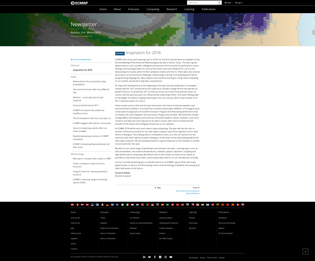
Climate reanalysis (166, 228)
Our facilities (134, 218)
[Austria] (72, 205)
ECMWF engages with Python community (92, 123)
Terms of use (212, 257)
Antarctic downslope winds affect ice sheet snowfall (90, 130)
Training (192, 218)
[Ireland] (122, 205)
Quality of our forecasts (109, 228)
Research (172, 9)
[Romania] (237, 205)
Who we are (75, 218)
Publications (209, 9)
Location (74, 249)
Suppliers (74, 238)
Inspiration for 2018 (82, 70)
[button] (305, 251)
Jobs (72, 228)
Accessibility (193, 257)
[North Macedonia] (232, 205)
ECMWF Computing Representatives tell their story (91, 146)
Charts (102, 218)
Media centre (76, 233)
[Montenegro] (222, 205)
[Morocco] (227, 205)
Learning (189, 9)
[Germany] (107, 205)
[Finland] (97, 205)
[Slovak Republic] (242, 205)
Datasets (103, 223)
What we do (75, 223)
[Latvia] (212, 205)
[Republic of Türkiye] (177, 205)
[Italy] (127, 205)
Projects (162, 233)
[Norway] (142, 205)
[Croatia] (82, 205)
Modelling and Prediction (168, 223)
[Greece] (112, 205)
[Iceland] (117, 205)
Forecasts (133, 9)
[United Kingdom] (182, 205)
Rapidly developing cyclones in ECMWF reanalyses (91, 138)
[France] (102, 205)
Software (133, 228)
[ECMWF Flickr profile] (160, 256)
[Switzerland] (172, 205)
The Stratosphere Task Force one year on (92, 118)
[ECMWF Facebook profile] (155, 256)
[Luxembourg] (132, 205)
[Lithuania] (217, 205)
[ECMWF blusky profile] (149, 256)
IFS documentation (225, 233)
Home (103, 9)
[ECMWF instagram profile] (165, 256)
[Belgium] (77, 205)
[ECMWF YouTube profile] (170, 256)
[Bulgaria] (187, 205)
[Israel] (207, 205)
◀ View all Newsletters (81, 59)
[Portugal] (147, 205)
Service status (135, 233)
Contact (222, 257)
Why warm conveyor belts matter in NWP (92, 158)
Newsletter (222, 218)
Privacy (202, 257)
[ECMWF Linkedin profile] (144, 256)
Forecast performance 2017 (86, 105)
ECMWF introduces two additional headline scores (88, 112)
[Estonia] (92, 205)
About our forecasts (108, 233)
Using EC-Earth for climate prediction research (90, 173)
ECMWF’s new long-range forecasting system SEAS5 (90, 181)
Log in (238, 2)
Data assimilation (165, 218)
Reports (221, 228)
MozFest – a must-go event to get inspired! (88, 99)
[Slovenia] (157, 205)
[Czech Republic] (192, 205)
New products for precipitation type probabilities (89, 83)
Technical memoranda (226, 223)
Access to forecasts (107, 238)
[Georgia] (197, 205)
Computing (153, 9)
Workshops (193, 223)
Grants (73, 243)
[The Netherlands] (137, 205)
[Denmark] (87, 205)
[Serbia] (152, 205)
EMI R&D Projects (166, 238)
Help (228, 2)
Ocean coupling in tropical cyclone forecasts (89, 165)
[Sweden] (167, 205)
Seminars (192, 228)
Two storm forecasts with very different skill (91, 91)
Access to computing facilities (141, 223)
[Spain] (162, 205)
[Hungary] (202, 205)
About (117, 9)
